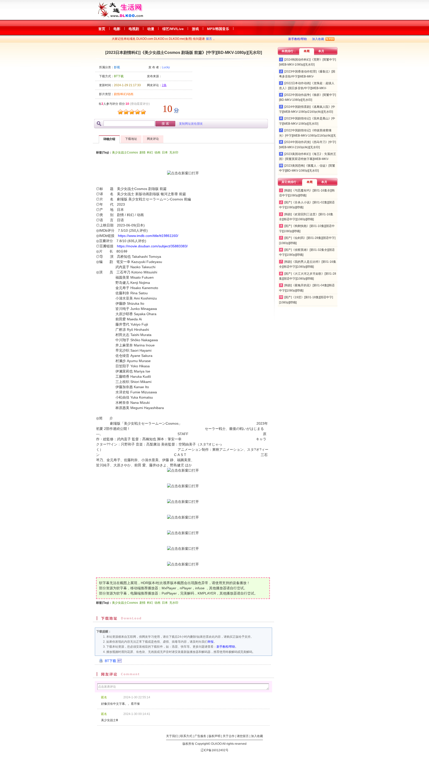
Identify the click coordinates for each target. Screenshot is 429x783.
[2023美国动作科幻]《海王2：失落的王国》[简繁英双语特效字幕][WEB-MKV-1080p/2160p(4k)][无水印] (307, 159)
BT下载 (110, 661)
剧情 (142, 152)
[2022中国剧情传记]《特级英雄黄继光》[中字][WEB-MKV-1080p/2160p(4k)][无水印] (307, 135)
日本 (165, 152)
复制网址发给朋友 (191, 123)
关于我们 (172, 736)
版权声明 (214, 736)
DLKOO (216, 744)
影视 (117, 67)
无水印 (173, 152)
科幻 (150, 152)
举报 (211, 641)
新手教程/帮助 (297, 39)
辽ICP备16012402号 (214, 750)
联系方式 (186, 736)
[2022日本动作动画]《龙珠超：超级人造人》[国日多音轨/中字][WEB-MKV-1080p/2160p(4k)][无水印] (306, 88)
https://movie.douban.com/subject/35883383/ (152, 246)
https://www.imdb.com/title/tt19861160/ (148, 236)
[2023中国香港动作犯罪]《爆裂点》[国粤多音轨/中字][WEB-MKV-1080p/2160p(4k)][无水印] (307, 76)
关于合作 (229, 736)
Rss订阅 (329, 39)
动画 (157, 152)
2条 (164, 85)
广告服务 (200, 736)
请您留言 (243, 736)
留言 (209, 38)
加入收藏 (318, 39)
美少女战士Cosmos (125, 152)
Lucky (166, 67)
